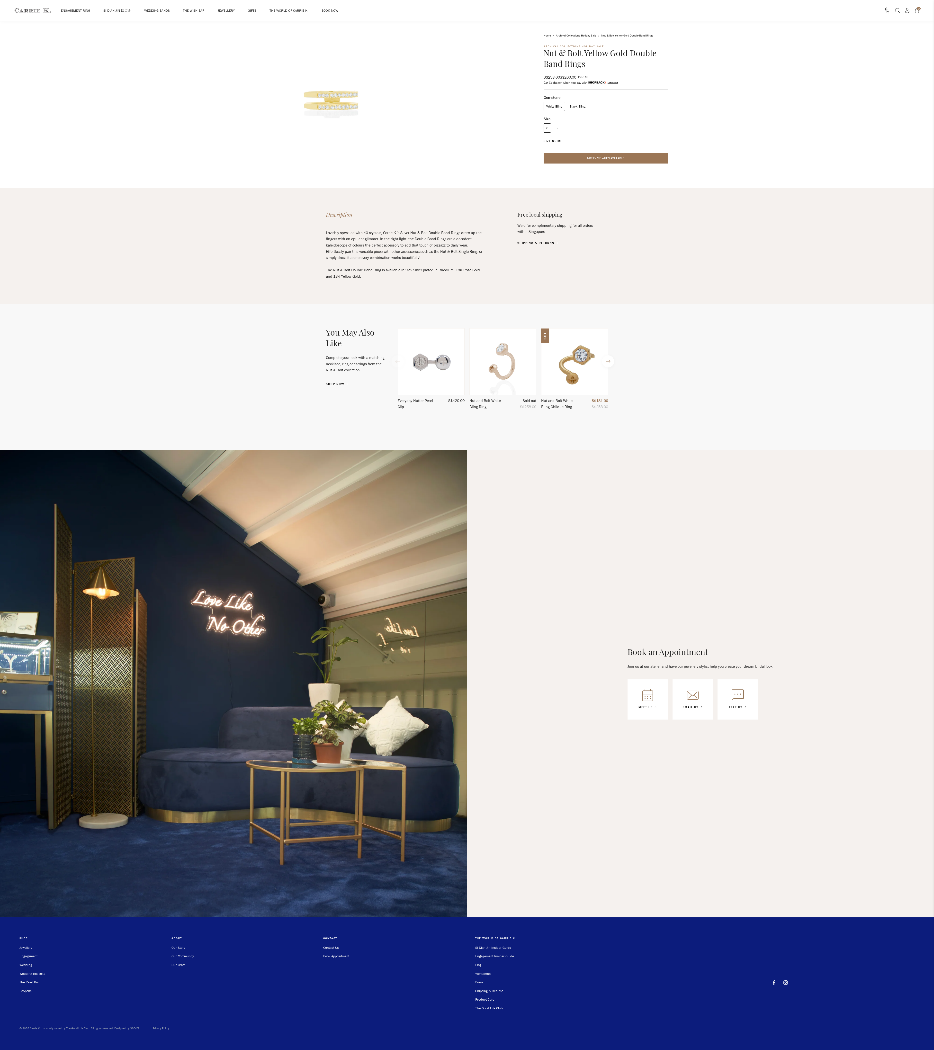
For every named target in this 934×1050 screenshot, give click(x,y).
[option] (431, 371)
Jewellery (25, 947)
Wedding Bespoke (32, 973)
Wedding (25, 965)
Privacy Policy (161, 1028)
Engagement (28, 956)
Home (547, 35)
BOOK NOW (330, 10)
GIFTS (252, 10)
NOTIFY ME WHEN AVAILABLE (605, 158)
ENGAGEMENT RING (75, 10)
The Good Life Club (489, 1008)
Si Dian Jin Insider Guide (493, 947)
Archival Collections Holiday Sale (576, 35)
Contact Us (331, 947)
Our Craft (178, 965)
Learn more (613, 83)
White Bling (554, 106)
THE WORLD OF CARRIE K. (288, 10)
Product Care (484, 999)
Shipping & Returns (489, 991)
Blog (478, 965)
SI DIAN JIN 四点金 (117, 10)
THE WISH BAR (194, 10)
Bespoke (25, 991)
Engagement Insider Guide (494, 956)
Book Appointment (336, 956)
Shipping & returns (536, 243)
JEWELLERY (226, 10)
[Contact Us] (887, 11)
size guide (554, 141)
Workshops (483, 973)
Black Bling (577, 106)
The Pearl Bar (29, 982)
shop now (336, 384)
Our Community (182, 956)
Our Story (178, 947)
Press (479, 982)
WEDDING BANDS (157, 10)
